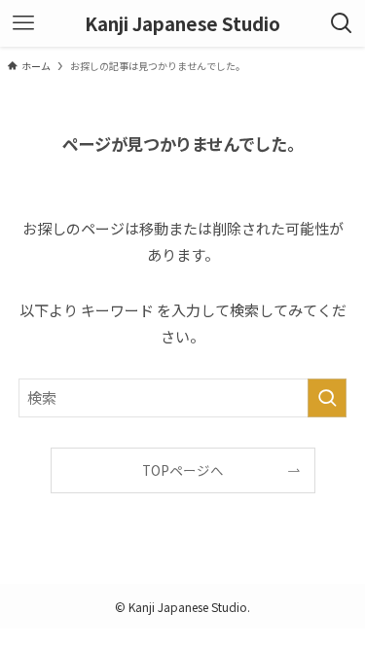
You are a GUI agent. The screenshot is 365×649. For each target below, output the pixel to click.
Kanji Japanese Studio (182, 24)
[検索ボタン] (341, 23)
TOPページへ (183, 470)
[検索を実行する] (327, 398)
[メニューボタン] (23, 23)
